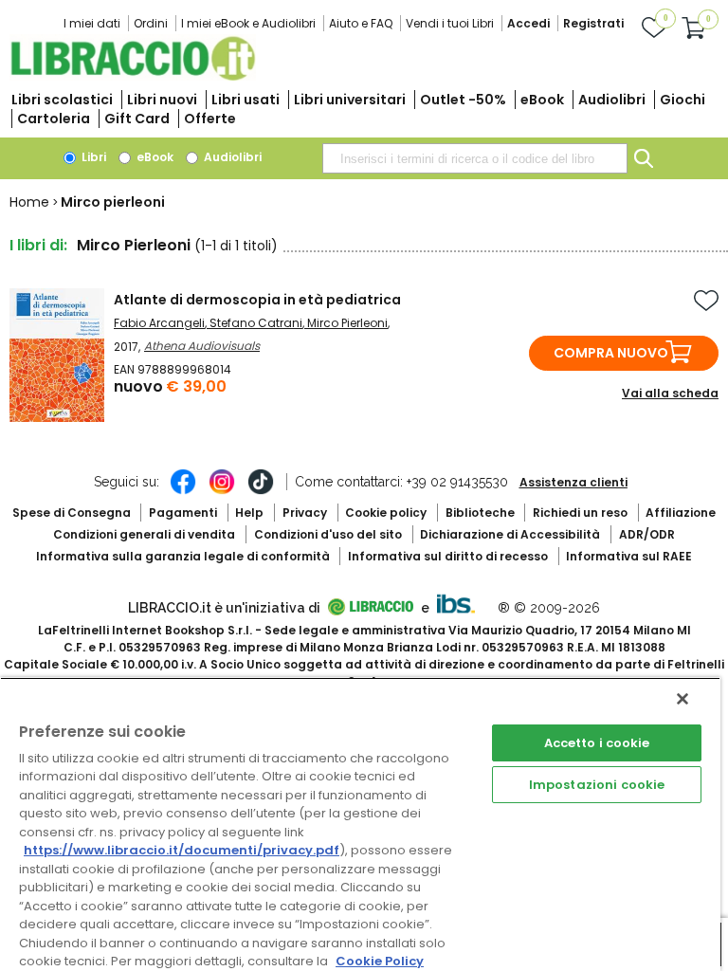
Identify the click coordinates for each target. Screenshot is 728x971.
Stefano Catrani (255, 323)
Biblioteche (480, 512)
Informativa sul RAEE (629, 556)
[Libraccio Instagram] (222, 491)
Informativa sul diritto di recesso (448, 556)
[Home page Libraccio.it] (132, 76)
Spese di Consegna (71, 512)
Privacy (304, 512)
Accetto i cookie (597, 743)
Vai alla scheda (670, 393)
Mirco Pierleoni (347, 323)
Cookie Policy (380, 961)
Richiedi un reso (580, 512)
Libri (92, 157)
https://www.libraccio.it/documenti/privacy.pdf (181, 850)
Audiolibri (612, 99)
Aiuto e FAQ (360, 23)
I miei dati (92, 23)
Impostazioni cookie (596, 785)
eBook (542, 99)
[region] (360, 824)
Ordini (151, 23)
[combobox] (475, 158)
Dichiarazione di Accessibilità (510, 534)
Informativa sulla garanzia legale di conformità (183, 556)
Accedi (528, 23)
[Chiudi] (682, 699)
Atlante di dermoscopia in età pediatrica (257, 299)
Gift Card (137, 118)
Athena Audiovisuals (202, 346)
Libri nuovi (162, 99)
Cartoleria (53, 118)
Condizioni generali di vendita (144, 534)
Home (29, 201)
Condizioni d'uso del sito (328, 534)
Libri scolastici (62, 99)
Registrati (593, 23)
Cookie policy (386, 512)
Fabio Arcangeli (159, 323)
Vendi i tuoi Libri (450, 23)
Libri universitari (350, 99)
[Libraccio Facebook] (183, 491)
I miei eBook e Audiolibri (248, 23)
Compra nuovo (611, 352)
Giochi (682, 99)
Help (249, 512)
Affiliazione (681, 512)
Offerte (210, 118)
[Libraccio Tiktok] (260, 491)
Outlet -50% (463, 99)
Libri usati (245, 99)
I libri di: (38, 245)
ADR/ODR (647, 534)
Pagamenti (183, 512)
